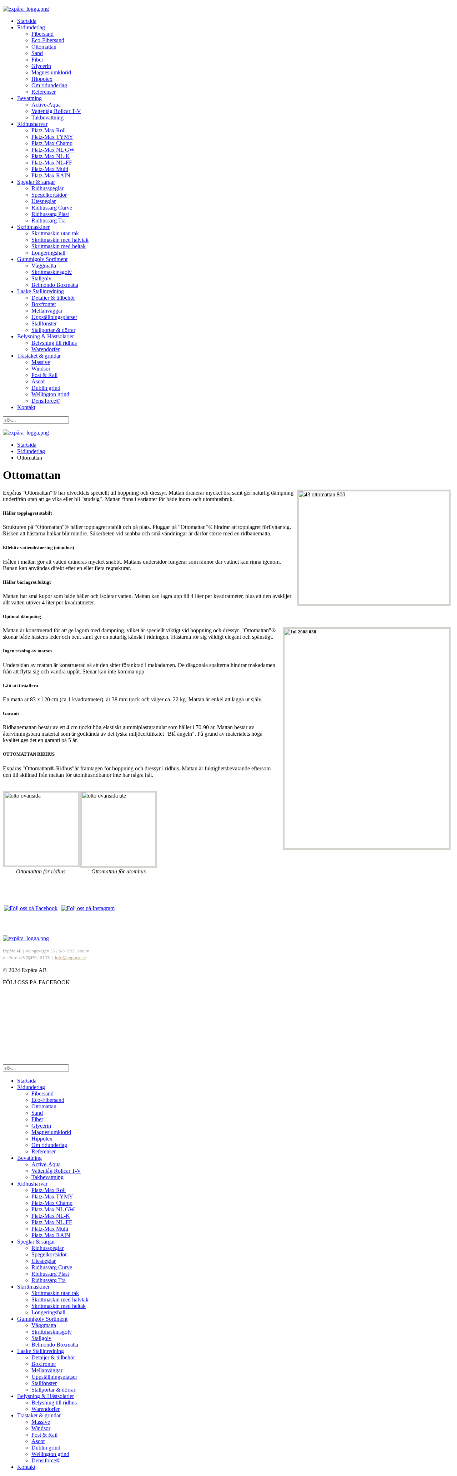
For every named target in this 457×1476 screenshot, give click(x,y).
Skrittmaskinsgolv (51, 272)
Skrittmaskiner (33, 227)
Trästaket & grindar (39, 356)
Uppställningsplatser (54, 317)
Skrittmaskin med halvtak (60, 240)
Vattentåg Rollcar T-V (56, 111)
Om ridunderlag (49, 85)
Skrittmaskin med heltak (58, 246)
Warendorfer (45, 349)
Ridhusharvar (32, 124)
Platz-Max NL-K (50, 156)
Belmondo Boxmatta (54, 285)
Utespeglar (43, 201)
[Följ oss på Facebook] (31, 908)
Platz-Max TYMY (52, 137)
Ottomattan (43, 47)
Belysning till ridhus (54, 343)
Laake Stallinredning (40, 291)
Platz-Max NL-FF (51, 163)
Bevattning (29, 98)
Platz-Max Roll (48, 130)
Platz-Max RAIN (50, 175)
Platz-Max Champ (51, 143)
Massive (40, 362)
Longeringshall (48, 253)
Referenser (43, 92)
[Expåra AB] (26, 938)
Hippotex (41, 79)
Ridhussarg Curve (51, 208)
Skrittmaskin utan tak (55, 233)
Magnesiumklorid (51, 72)
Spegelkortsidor (49, 195)
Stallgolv (41, 278)
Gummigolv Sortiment (42, 259)
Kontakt (26, 407)
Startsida (26, 21)
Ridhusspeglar (47, 188)
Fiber (37, 60)
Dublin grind (45, 388)
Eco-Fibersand (47, 40)
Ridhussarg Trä (48, 220)
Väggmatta (43, 266)
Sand (37, 53)
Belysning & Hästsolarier (45, 336)
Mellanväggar (46, 311)
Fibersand (42, 34)
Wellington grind (50, 394)
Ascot (38, 381)
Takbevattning (47, 117)
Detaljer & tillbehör (53, 298)
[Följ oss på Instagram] (88, 908)
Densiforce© (45, 401)
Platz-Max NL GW (53, 150)
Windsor (40, 369)
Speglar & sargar (36, 182)
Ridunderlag (31, 27)
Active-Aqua (46, 105)
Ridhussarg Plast (50, 214)
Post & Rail (44, 375)
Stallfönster (44, 323)
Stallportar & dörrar (53, 330)
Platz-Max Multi (49, 169)
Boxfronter (43, 304)
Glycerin (41, 66)
